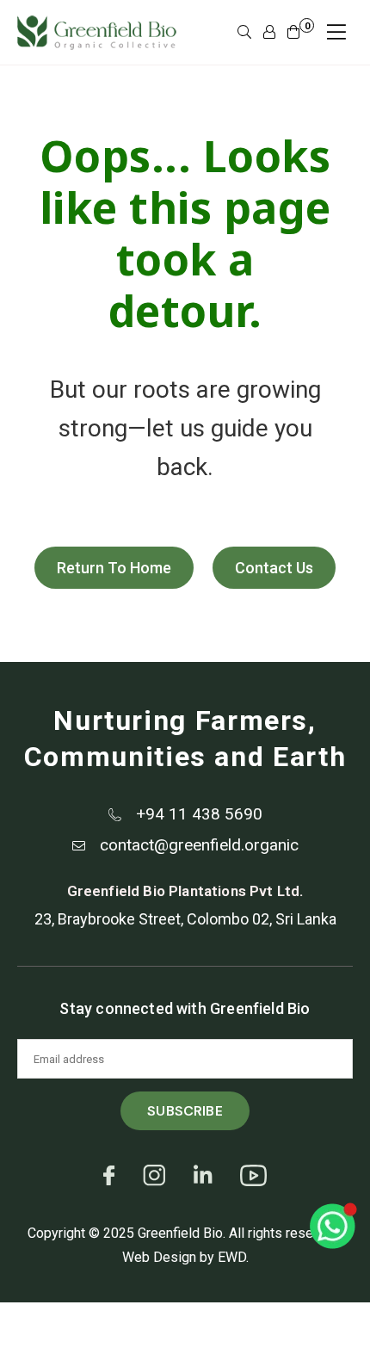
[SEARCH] (244, 32)
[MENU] (336, 32)
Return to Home (114, 568)
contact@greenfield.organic (199, 845)
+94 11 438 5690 (199, 814)
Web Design (159, 1257)
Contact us (274, 568)
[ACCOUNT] (269, 32)
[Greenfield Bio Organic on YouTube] (253, 1184)
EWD (232, 1257)
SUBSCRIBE (184, 1111)
